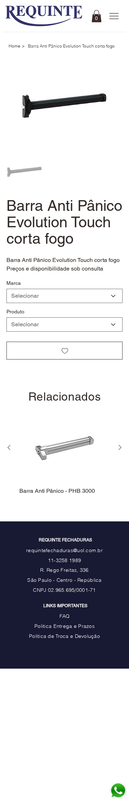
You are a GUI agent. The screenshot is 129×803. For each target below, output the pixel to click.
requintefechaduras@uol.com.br (64, 550)
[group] (65, 457)
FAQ (64, 616)
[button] (96, 16)
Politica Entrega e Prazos (64, 626)
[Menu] (114, 16)
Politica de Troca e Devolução (64, 636)
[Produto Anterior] (9, 447)
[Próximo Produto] (120, 447)
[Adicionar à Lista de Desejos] (64, 351)
